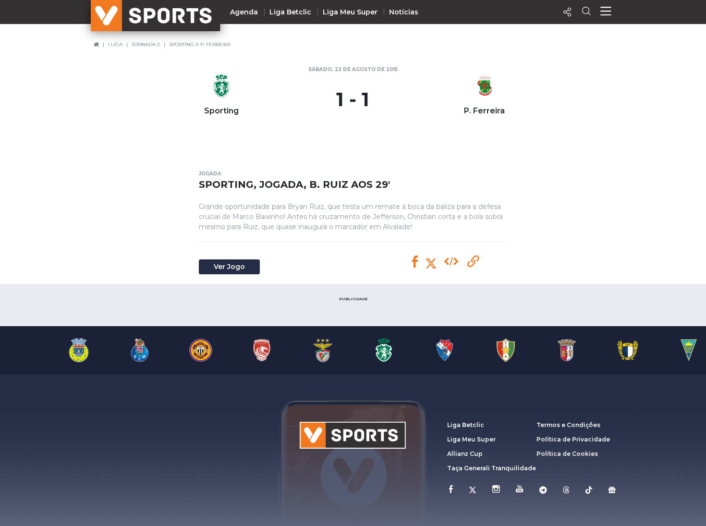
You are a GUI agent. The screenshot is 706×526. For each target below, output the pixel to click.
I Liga (115, 44)
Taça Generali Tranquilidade (491, 468)
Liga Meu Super (350, 12)
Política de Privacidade (573, 439)
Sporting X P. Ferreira (200, 44)
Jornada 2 (146, 44)
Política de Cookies (567, 453)
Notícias (403, 12)
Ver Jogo (229, 266)
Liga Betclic (290, 12)
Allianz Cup (465, 453)
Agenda (244, 12)
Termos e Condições (568, 424)
